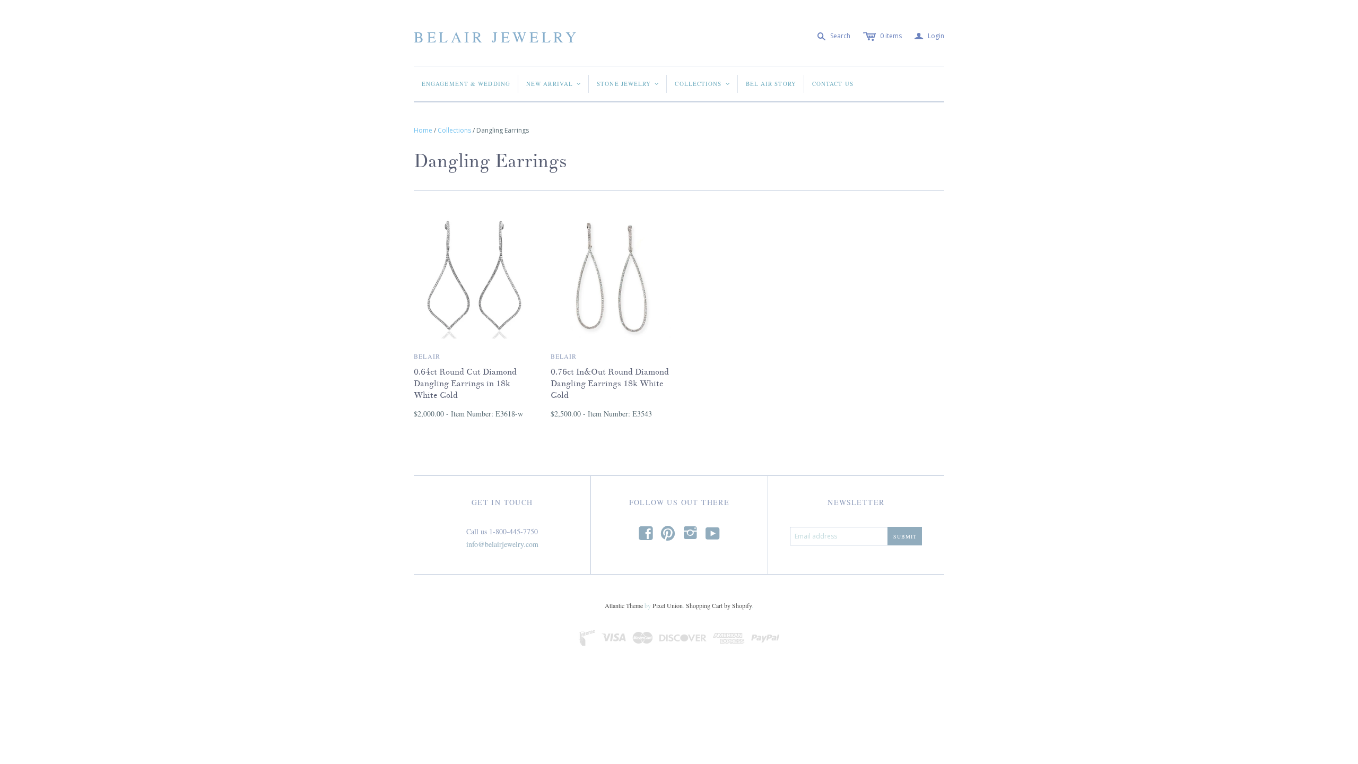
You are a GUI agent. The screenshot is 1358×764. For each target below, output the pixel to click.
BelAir (427, 356)
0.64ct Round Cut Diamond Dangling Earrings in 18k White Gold (465, 384)
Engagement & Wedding (466, 84)
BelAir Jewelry (496, 37)
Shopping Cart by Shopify (719, 605)
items (891, 35)
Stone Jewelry (628, 84)
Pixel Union (667, 605)
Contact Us (833, 84)
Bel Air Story (771, 84)
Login (929, 36)
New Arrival (554, 84)
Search (840, 35)
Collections (702, 84)
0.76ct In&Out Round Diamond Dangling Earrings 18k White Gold (610, 384)
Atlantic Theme (624, 605)
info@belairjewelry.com (502, 544)
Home (423, 130)
